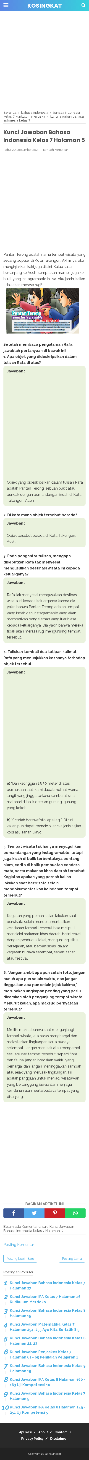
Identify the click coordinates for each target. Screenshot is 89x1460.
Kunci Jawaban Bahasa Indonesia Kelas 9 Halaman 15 (48, 1368)
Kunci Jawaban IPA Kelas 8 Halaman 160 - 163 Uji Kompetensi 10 (47, 1382)
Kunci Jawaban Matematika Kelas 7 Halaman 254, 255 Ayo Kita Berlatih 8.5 (44, 1327)
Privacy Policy (32, 1438)
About (43, 1432)
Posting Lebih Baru (20, 1258)
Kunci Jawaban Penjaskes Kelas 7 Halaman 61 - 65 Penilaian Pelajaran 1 (44, 1354)
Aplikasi (25, 1432)
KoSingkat (44, 6)
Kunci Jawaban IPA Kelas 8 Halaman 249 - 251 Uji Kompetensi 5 (48, 1409)
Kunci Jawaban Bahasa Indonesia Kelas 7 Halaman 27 (47, 1285)
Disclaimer (59, 1438)
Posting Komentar (18, 1244)
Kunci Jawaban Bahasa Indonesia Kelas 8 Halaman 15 (48, 1313)
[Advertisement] (44, 61)
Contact (61, 1432)
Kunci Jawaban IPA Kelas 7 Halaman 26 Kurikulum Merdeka (45, 1299)
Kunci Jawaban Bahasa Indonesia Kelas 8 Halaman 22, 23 (48, 1340)
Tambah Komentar (55, 149)
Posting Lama (72, 1258)
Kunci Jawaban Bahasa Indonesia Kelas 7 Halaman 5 (47, 1396)
